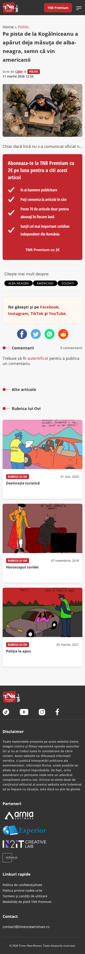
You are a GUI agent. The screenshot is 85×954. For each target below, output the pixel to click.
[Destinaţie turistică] (42, 459)
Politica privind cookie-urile (22, 890)
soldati (67, 283)
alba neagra (18, 283)
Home (8, 26)
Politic (23, 26)
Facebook (49, 307)
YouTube (57, 313)
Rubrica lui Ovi (17, 477)
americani (45, 283)
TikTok (37, 313)
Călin (19, 71)
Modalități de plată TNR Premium (27, 902)
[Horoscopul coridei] (42, 543)
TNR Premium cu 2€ (43, 249)
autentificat (37, 358)
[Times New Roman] (11, 7)
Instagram (18, 313)
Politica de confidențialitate (22, 885)
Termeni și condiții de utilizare (25, 896)
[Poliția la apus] (42, 627)
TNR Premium (58, 8)
